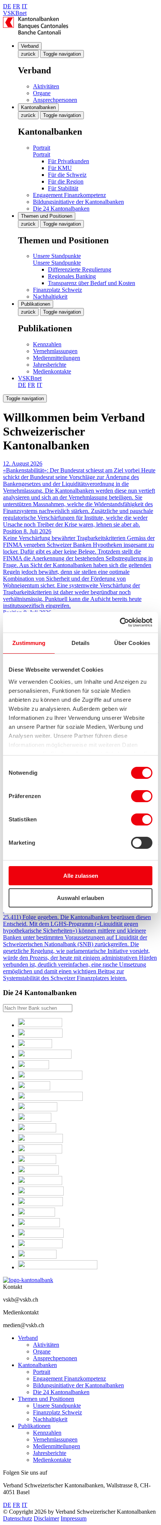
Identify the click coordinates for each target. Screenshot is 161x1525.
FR (16, 6)
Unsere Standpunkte (57, 256)
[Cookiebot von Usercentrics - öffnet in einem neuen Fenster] (119, 622)
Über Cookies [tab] (132, 643)
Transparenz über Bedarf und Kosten (91, 283)
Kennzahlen (47, 344)
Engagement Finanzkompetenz (69, 195)
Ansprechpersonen (55, 100)
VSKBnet (15, 13)
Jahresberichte (49, 364)
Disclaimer (46, 1518)
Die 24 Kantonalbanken (61, 208)
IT (24, 6)
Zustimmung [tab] (29, 643)
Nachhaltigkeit (50, 296)
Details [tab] (81, 643)
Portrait (41, 147)
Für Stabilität (63, 188)
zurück (28, 54)
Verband (30, 46)
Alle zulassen (80, 876)
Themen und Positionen (46, 216)
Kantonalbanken (38, 107)
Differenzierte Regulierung (79, 269)
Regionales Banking (72, 276)
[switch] (141, 796)
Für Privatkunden (68, 161)
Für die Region (65, 181)
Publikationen (35, 304)
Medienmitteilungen (56, 358)
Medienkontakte (52, 371)
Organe (42, 93)
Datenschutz (17, 1518)
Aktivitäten (46, 86)
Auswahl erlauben (80, 898)
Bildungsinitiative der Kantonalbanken (78, 202)
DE (7, 6)
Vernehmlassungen (55, 351)
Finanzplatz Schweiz (57, 290)
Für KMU (60, 168)
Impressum (73, 1518)
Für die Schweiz (67, 174)
